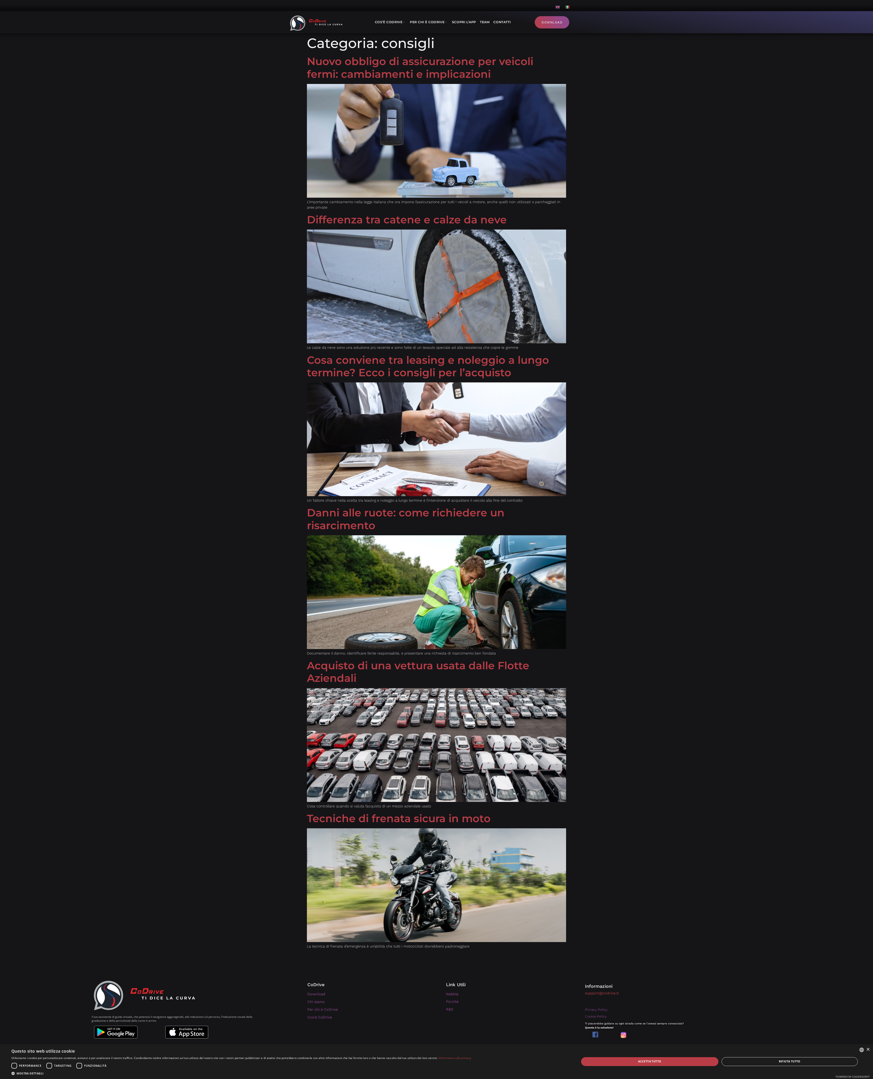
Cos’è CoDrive (389, 22)
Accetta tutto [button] (649, 1061)
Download (552, 22)
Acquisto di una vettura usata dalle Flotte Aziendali (418, 672)
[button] (241, 1073)
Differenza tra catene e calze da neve (407, 219)
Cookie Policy (596, 1016)
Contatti (502, 22)
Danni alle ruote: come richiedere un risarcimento (405, 519)
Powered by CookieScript (853, 1076)
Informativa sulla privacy (455, 1058)
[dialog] (436, 1061)
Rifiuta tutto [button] (789, 1061)
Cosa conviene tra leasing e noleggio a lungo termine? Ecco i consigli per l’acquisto (428, 366)
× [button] (868, 1049)
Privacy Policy (596, 1010)
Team (484, 22)
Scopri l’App (464, 22)
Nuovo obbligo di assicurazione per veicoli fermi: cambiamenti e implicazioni (420, 67)
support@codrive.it (602, 993)
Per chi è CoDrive (427, 22)
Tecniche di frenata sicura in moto (399, 818)
